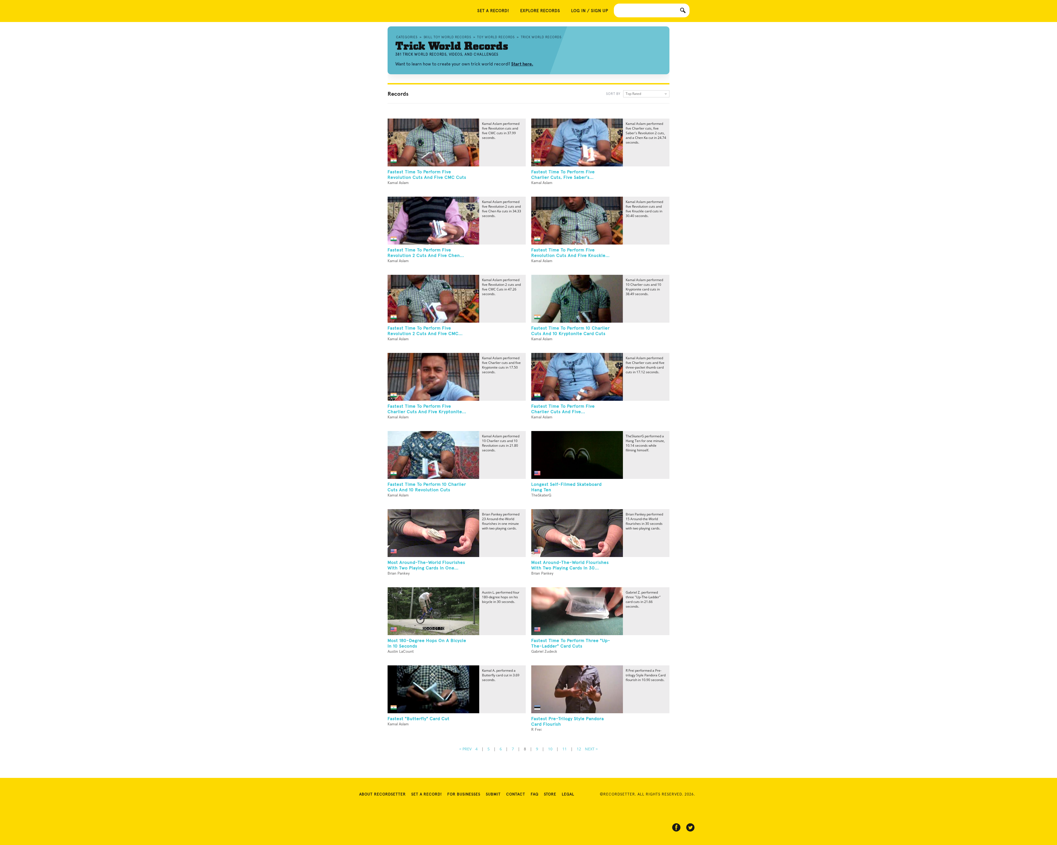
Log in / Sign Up (589, 11)
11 (564, 748)
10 (550, 748)
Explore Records (540, 11)
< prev (465, 748)
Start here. (522, 64)
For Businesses (463, 794)
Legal (568, 794)
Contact (515, 794)
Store (550, 794)
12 (579, 748)
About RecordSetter (382, 794)
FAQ (534, 794)
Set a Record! (426, 794)
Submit (493, 794)
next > (591, 748)
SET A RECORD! (493, 11)
